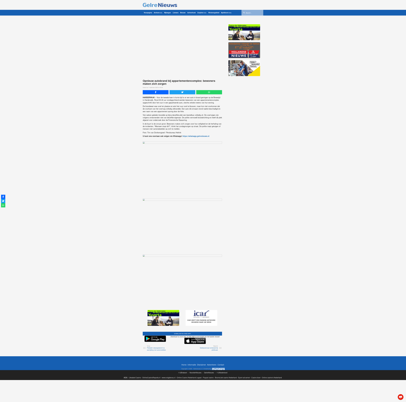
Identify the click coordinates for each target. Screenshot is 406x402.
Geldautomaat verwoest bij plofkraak (209, 348)
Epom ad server (244, 377)
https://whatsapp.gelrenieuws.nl (195, 136)
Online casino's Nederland (272, 377)
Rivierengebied (213, 13)
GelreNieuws (209, 372)
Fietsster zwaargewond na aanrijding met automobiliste (156, 348)
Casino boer (256, 377)
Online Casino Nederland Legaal (189, 377)
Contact (220, 364)
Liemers (175, 13)
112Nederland (222, 372)
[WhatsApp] (209, 92)
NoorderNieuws (195, 372)
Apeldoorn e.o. (226, 13)
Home (184, 364)
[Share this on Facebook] (156, 92)
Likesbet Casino (135, 377)
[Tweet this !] (182, 92)
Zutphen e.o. (202, 13)
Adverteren (211, 364)
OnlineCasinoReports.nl (151, 377)
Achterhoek (191, 13)
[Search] (244, 12)
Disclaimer (201, 364)
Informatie (192, 364)
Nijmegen (167, 13)
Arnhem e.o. (158, 13)
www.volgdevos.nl (168, 377)
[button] (400, 397)
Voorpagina (148, 13)
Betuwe (183, 13)
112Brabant (182, 372)
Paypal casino (208, 377)
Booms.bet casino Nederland (226, 377)
